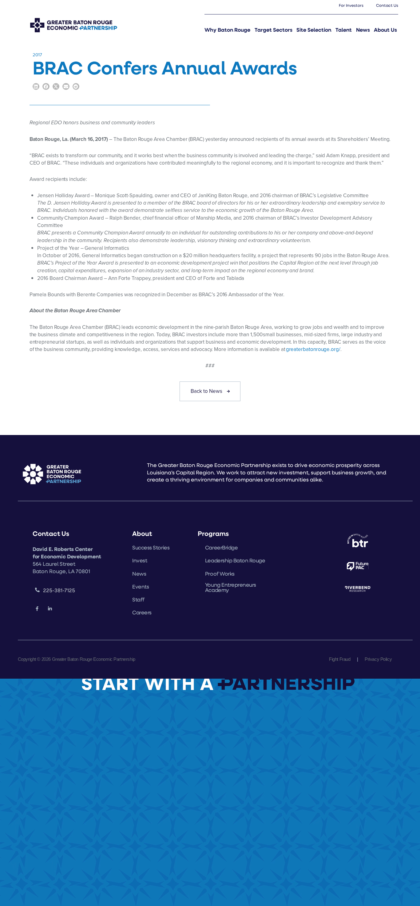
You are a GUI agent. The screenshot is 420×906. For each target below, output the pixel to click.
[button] (36, 86)
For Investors (351, 5)
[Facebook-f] (37, 609)
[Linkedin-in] (49, 609)
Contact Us (387, 5)
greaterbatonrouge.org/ (313, 349)
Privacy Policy (378, 659)
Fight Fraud (339, 659)
